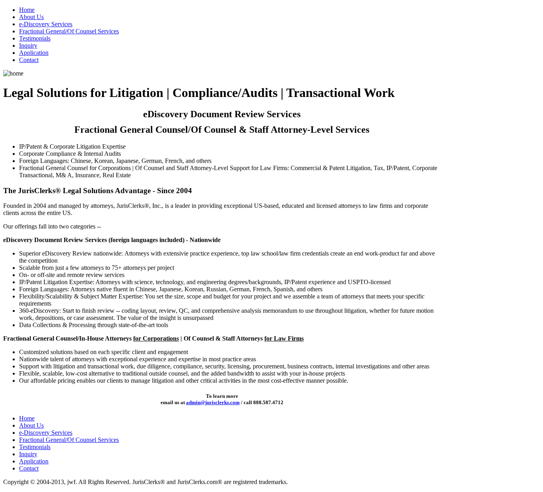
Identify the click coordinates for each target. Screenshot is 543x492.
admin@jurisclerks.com (213, 402)
